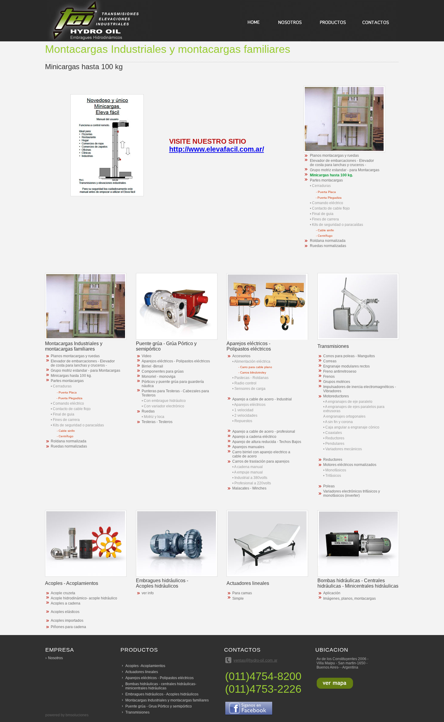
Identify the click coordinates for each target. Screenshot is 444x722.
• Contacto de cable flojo (330, 208)
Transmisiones (137, 712)
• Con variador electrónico (163, 406)
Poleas (329, 486)
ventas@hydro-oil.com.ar (255, 660)
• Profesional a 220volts (251, 483)
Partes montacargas (326, 180)
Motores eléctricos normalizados (349, 465)
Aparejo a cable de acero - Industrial (262, 399)
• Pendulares (333, 443)
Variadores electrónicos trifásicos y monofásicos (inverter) (351, 493)
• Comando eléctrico (326, 203)
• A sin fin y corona (338, 422)
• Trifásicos (332, 475)
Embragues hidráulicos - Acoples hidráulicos (161, 694)
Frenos (329, 376)
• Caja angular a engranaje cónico (351, 427)
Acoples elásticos (65, 612)
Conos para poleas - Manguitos (349, 356)
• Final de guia (321, 214)
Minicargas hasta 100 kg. (331, 175)
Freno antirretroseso (339, 371)
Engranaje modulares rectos (346, 366)
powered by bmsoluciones (66, 715)
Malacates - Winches (249, 488)
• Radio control (244, 383)
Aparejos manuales (248, 447)
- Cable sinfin (325, 230)
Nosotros (55, 658)
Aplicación (331, 593)
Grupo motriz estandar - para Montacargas (344, 170)
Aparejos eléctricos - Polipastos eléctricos (176, 361)
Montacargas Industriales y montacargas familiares (167, 700)
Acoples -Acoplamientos (145, 666)
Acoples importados (67, 620)
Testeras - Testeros (157, 422)
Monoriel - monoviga (158, 376)
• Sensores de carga (248, 389)
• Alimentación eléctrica (251, 361)
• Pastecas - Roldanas (250, 378)
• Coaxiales (332, 433)
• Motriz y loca (153, 417)
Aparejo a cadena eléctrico (254, 437)
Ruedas (148, 411)
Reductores (332, 459)
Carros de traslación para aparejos (260, 461)
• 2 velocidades (244, 415)
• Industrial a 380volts (249, 478)
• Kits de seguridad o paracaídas (336, 225)
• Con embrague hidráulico (164, 401)
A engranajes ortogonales (344, 416)
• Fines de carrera (324, 219)
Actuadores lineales (141, 672)
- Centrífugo (324, 235)
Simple (238, 598)
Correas (329, 361)
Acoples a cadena (65, 603)
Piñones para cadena (68, 627)
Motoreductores (336, 396)
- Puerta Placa (326, 192)
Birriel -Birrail (152, 366)
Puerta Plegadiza (329, 197)
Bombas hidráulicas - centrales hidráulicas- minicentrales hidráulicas (160, 686)
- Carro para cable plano (255, 367)
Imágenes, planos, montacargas (349, 598)
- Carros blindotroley (252, 372)
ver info (148, 593)
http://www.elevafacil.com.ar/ (216, 149)
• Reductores (333, 438)
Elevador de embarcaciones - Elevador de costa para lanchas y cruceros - (342, 163)
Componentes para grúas (163, 371)
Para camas (242, 593)
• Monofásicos (334, 470)
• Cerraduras (320, 186)
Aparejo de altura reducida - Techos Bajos (266, 442)
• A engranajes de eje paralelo (347, 402)
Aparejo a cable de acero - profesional (263, 431)
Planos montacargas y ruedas (334, 155)
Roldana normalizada (328, 241)
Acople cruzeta (63, 593)
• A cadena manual (247, 467)
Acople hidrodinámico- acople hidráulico (84, 598)
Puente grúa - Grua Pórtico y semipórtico (158, 706)
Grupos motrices (336, 382)
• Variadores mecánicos (342, 449)
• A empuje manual (247, 472)
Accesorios (241, 356)
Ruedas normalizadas (328, 246)
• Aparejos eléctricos (248, 405)
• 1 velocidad (242, 410)
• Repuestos (242, 421)
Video (146, 356)
